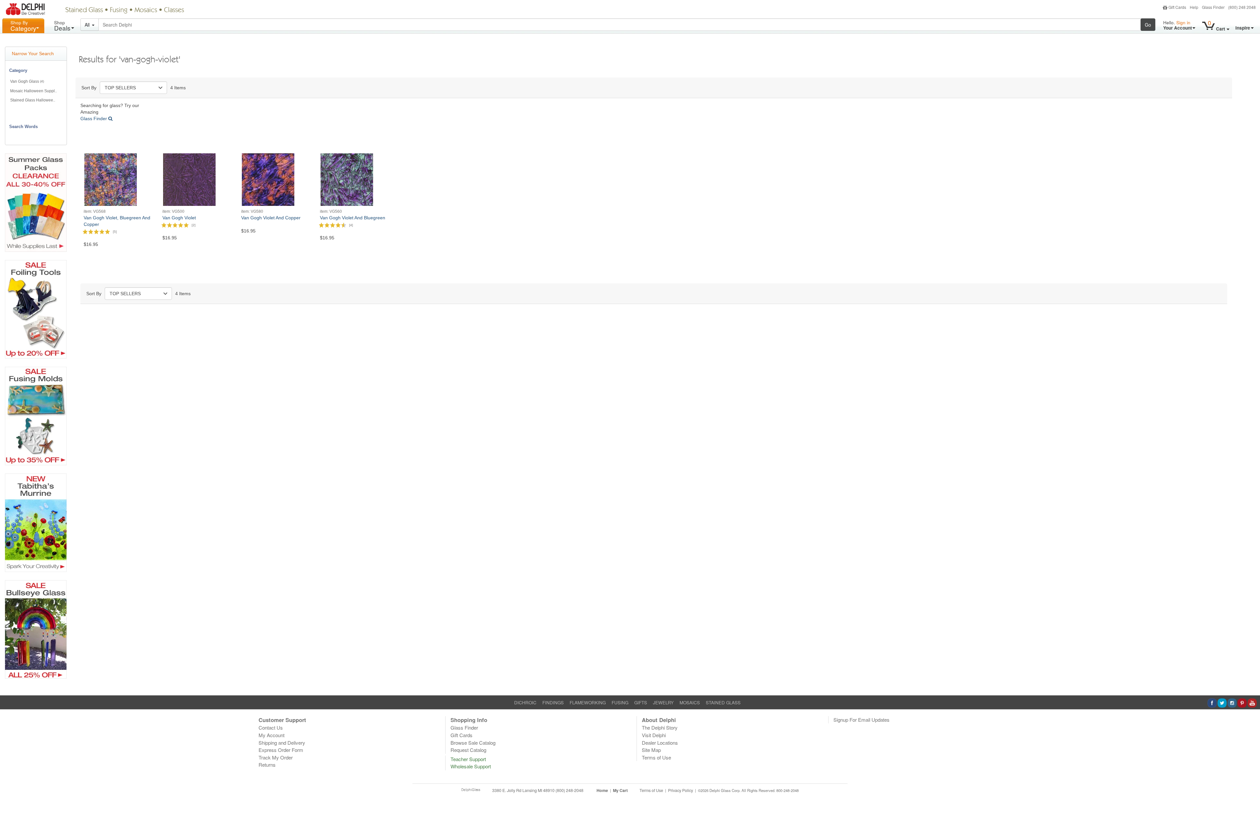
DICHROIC (525, 702)
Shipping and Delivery (282, 742)
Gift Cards (1177, 7)
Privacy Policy (680, 790)
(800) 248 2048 (1242, 7)
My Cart (620, 790)
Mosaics (146, 10)
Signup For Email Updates (861, 719)
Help (1194, 7)
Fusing (119, 10)
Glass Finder (1213, 7)
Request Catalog (468, 749)
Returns (267, 764)
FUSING (620, 702)
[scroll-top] (1250, 794)
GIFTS (640, 702)
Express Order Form (281, 749)
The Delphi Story (660, 727)
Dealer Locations (660, 742)
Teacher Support (468, 759)
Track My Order (276, 757)
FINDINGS (553, 702)
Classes (174, 10)
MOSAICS (690, 702)
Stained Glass (84, 10)
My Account (271, 735)
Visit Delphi (654, 735)
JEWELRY (663, 702)
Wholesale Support (471, 766)
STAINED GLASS (723, 702)
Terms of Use (656, 757)
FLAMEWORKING (588, 702)
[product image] (110, 179)
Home (602, 790)
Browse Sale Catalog (473, 742)
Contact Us (271, 727)
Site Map (651, 749)
